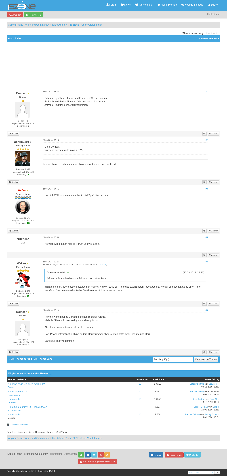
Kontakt (157, 455)
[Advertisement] (113, 65)
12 (140, 384)
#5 (207, 262)
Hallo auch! (14, 414)
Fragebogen (14, 395)
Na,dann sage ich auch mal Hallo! (26, 384)
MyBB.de (33, 471)
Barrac (11, 387)
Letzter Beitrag (197, 384)
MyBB (52, 471)
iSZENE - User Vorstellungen (86, 24)
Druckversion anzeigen (19, 424)
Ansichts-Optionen (209, 38)
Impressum (56, 454)
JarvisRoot (214, 384)
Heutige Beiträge (193, 4)
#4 (207, 237)
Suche (214, 4)
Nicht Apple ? (59, 24)
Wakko (103, 265)
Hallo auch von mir (18, 391)
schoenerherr (14, 410)
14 (140, 391)
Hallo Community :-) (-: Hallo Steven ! (28, 407)
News (127, 4)
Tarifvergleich (145, 4)
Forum (112, 4)
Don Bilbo (12, 402)
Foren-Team (175, 455)
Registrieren (34, 15)
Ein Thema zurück (21, 359)
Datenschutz (71, 454)
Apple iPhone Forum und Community (28, 24)
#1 (207, 92)
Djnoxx (216, 407)
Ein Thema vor (42, 359)
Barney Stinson (211, 414)
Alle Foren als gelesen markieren (98, 461)
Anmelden (16, 15)
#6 (207, 310)
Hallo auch (14, 399)
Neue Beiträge (168, 4)
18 (140, 399)
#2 (207, 140)
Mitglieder (194, 455)
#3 (207, 189)
